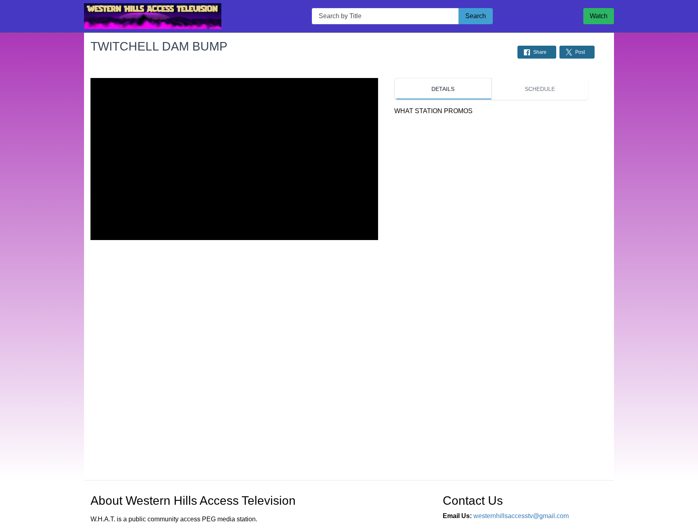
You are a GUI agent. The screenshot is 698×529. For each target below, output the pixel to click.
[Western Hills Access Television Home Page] (152, 16)
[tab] (442, 89)
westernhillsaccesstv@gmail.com (521, 515)
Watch (599, 16)
